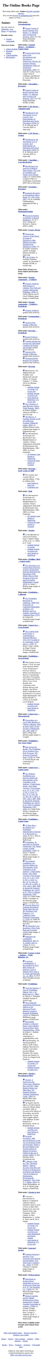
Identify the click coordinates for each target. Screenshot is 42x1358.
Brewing (31, 366)
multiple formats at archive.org (33, 395)
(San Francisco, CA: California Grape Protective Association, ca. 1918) (31, 912)
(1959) (31, 118)
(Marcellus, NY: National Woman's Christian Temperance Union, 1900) (31, 1088)
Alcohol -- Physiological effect (27, 1075)
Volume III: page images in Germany (33, 463)
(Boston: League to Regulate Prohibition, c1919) (32, 1009)
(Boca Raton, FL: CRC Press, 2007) (31, 196)
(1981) (31, 171)
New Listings (20, 1339)
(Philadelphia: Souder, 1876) (31, 575)
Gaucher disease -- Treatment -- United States (27, 47)
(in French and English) (32, 344)
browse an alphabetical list (22, 15)
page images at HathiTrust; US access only (33, 400)
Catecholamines (12, 55)
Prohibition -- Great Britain (28, 657)
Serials (25, 1341)
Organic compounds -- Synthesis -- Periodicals (28, 304)
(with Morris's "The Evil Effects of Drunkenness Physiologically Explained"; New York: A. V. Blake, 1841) (32, 1171)
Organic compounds (10, 40)
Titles (37, 1339)
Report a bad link (30, 1333)
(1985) (31, 240)
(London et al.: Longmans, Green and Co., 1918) (31, 638)
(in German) (31, 359)
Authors (30, 1339)
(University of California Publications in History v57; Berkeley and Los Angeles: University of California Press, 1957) (31, 607)
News (11, 1345)
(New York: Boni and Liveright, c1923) (31, 929)
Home (3, 1339)
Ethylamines (10, 57)
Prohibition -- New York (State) (28, 742)
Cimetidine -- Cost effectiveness (28, 161)
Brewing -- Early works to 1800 (27, 470)
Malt (30, 491)
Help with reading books (13, 1333)
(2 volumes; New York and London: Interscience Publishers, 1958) (32, 288)
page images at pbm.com (32, 484)
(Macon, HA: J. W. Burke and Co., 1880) (32, 991)
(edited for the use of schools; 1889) (31, 1145)
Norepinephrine (24, 24)
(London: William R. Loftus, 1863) (31, 421)
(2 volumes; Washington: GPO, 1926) (31, 791)
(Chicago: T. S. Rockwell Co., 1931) (32, 830)
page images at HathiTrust (32, 554)
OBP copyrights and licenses (21, 1355)
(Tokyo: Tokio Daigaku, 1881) (31, 406)
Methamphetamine (25, 212)
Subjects (17, 1341)
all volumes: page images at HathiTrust (33, 456)
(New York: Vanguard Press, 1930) (31, 1026)
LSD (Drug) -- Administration (29, 108)
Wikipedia (5, 29)
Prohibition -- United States (28, 820)
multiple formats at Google (33, 546)
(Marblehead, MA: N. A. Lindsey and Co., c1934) (31, 941)
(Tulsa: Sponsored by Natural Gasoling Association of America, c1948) (31, 1301)
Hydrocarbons (34, 1275)
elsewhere (12, 31)
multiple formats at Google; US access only (33, 389)
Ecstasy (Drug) (34, 230)
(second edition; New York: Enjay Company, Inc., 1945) (31, 1259)
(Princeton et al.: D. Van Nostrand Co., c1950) (31, 1284)
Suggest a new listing (21, 1335)
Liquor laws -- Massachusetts (29, 715)
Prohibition (32, 984)
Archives (26, 1345)
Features (18, 1345)
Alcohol (31, 530)
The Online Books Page (21, 5)
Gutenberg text (32, 487)
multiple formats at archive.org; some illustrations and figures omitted (33, 1234)
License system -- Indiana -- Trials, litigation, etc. (29, 955)
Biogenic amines (9, 52)
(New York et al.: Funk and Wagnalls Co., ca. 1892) (31, 968)
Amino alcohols (12, 49)
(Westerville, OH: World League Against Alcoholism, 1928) (32, 846)
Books (4, 1345)
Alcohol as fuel (34, 1192)
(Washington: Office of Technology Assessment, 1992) (32, 61)
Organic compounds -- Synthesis (27, 279)
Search (10, 1339)
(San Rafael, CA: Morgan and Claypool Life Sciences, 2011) (30, 32)
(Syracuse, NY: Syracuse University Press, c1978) (31, 752)
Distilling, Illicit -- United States (29, 560)
